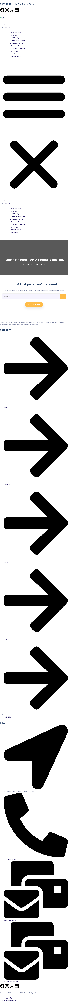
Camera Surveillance (15, 54)
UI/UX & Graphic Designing (17, 48)
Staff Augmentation (15, 32)
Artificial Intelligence (16, 38)
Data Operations (14, 51)
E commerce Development (17, 40)
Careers (6, 59)
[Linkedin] (16, 10)
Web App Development (16, 43)
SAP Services (13, 35)
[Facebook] (2, 10)
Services (6, 30)
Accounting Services (15, 56)
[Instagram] (7, 10)
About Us (7, 27)
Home (6, 25)
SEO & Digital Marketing (16, 46)
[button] (34, 130)
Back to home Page (33, 305)
